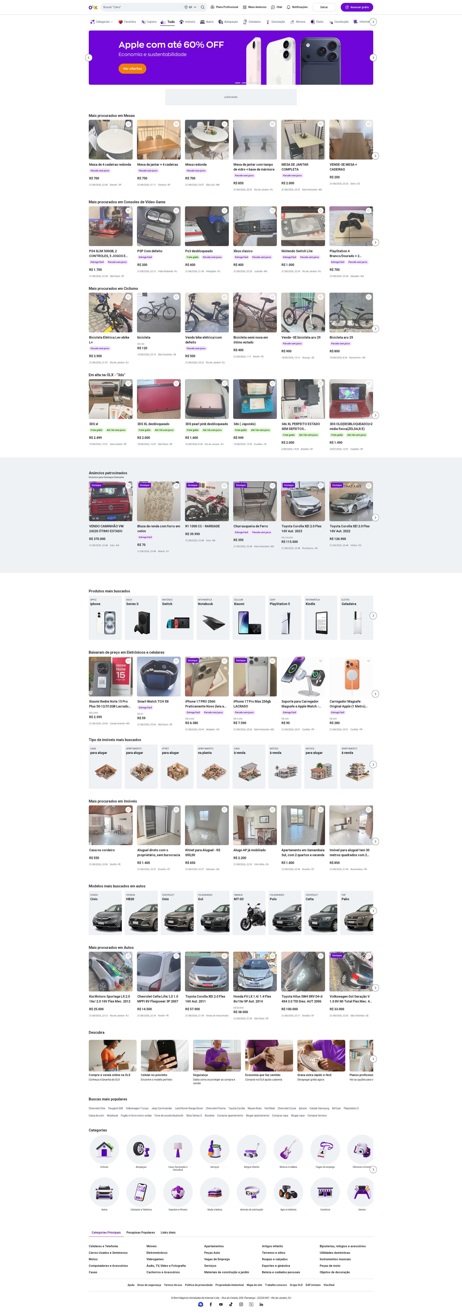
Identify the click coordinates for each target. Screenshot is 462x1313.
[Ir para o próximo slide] (375, 156)
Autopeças (231, 21)
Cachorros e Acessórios (163, 1272)
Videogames (155, 1259)
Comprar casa (280, 1115)
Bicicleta (209, 1115)
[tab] (106, 1233)
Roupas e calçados (275, 1259)
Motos (93, 1259)
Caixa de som (96, 1115)
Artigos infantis (272, 1246)
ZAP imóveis (313, 1285)
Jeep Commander (161, 1108)
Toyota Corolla (236, 1108)
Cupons (151, 21)
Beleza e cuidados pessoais (281, 1272)
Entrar (324, 7)
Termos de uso (173, 1285)
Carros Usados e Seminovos (108, 1252)
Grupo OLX (296, 1285)
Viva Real (329, 1285)
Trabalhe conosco (276, 1285)
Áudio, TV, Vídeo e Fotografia (166, 1265)
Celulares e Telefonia (103, 1246)
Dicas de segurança (149, 1285)
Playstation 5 (351, 1108)
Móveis (300, 21)
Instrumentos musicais (335, 1259)
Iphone (303, 1108)
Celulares (255, 21)
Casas (93, 1272)
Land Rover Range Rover (189, 1108)
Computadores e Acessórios (108, 1265)
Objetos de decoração (335, 1272)
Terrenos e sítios (273, 1252)
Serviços (210, 1265)
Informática (366, 21)
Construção (341, 21)
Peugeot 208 (115, 1108)
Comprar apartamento (230, 1115)
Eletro (320, 21)
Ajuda (131, 1285)
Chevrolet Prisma (216, 1108)
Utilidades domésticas (335, 1252)
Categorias (103, 21)
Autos (209, 21)
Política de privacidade (199, 1285)
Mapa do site (254, 1285)
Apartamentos (214, 1246)
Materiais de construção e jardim (226, 1272)
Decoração (278, 21)
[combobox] (153, 7)
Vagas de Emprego (217, 1259)
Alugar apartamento (257, 1115)
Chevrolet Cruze (287, 1108)
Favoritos (130, 21)
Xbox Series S (194, 1115)
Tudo (171, 22)
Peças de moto (330, 1265)
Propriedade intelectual (229, 1285)
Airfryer (336, 1108)
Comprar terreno (317, 1115)
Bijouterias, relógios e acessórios (343, 1246)
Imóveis (190, 21)
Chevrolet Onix (97, 1108)
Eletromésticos (157, 1252)
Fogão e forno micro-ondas (136, 1115)
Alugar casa (298, 1115)
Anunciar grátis (359, 7)
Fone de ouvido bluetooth (169, 1115)
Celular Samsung (319, 1108)
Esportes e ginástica (276, 1265)
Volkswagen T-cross (137, 1108)
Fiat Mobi (270, 1108)
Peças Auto (212, 1252)
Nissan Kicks (255, 1108)
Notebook (112, 1115)
